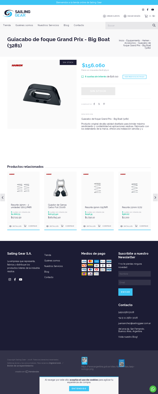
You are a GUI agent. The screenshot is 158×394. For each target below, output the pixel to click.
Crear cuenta (113, 16)
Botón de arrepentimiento (20, 366)
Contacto (79, 25)
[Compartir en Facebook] (94, 104)
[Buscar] (154, 25)
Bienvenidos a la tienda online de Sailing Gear (79, 2)
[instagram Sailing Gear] (143, 9)
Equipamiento (133, 40)
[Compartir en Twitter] (99, 104)
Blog (66, 25)
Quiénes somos (24, 25)
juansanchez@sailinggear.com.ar (134, 323)
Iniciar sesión (133, 16)
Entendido (79, 389)
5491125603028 (126, 312)
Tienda (7, 25)
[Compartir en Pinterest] (104, 104)
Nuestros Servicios (48, 25)
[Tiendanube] (27, 372)
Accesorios (130, 43)
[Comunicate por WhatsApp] (153, 389)
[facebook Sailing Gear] (148, 9)
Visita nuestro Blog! (128, 337)
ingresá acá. (55, 363)
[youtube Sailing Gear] (152, 9)
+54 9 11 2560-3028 (128, 318)
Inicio (121, 40)
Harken (145, 40)
